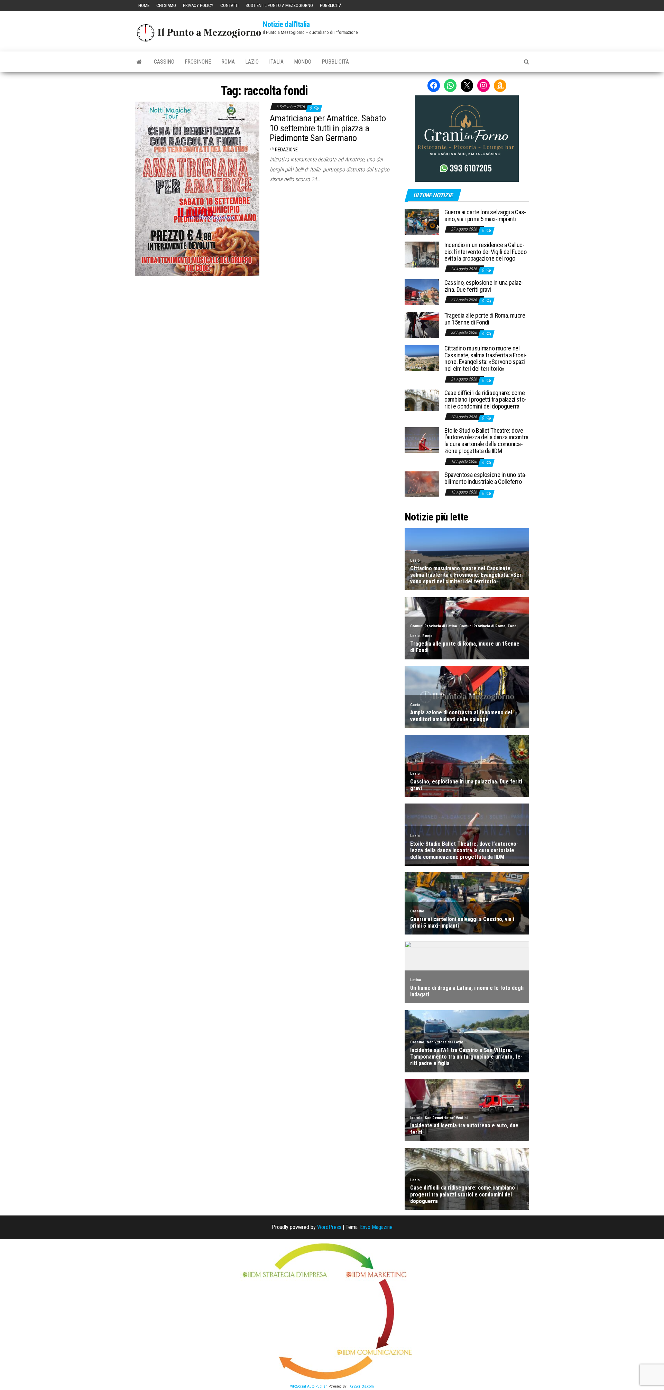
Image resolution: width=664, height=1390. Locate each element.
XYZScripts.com (362, 1386)
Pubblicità (330, 5)
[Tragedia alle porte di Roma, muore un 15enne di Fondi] (422, 324)
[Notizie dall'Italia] (139, 61)
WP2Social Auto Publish (309, 1386)
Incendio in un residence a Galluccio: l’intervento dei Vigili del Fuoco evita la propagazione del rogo (485, 251)
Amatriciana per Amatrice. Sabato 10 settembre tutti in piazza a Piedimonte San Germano (328, 128)
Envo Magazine (376, 1227)
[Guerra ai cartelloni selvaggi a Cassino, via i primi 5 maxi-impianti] (422, 221)
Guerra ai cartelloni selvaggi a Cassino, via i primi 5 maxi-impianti (485, 215)
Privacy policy (198, 5)
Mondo (302, 61)
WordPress (329, 1227)
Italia (276, 61)
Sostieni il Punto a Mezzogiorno (279, 5)
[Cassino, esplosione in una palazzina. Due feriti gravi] (422, 292)
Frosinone (198, 61)
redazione (286, 149)
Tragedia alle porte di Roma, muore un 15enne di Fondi (484, 319)
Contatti (229, 5)
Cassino (164, 61)
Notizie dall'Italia (286, 24)
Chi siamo (166, 5)
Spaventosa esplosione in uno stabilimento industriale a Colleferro (485, 478)
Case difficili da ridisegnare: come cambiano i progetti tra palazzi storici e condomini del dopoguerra (485, 399)
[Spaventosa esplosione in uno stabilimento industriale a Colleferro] (422, 484)
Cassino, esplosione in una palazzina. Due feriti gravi (483, 286)
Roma (228, 61)
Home (143, 5)
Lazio (252, 61)
